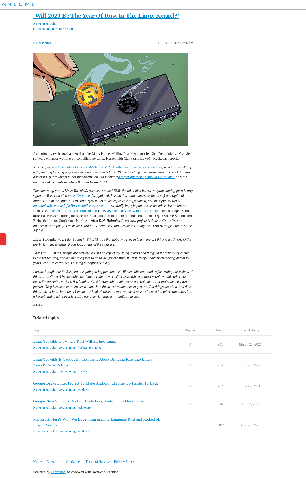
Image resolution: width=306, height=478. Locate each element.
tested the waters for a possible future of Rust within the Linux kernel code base (106, 167)
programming (41, 28)
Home (37, 461)
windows (83, 389)
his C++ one (80, 196)
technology (96, 347)
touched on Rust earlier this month (73, 211)
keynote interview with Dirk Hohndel (132, 211)
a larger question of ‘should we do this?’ (146, 177)
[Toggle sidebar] (3, 239)
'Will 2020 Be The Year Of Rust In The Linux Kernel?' (106, 15)
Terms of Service (98, 461)
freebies (82, 347)
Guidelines (73, 461)
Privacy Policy (124, 461)
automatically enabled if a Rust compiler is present (69, 206)
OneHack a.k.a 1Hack (18, 4)
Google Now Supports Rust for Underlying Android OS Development (90, 401)
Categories (53, 461)
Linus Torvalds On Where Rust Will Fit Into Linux (74, 341)
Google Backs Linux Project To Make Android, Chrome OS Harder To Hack (95, 383)
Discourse (58, 472)
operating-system (63, 28)
